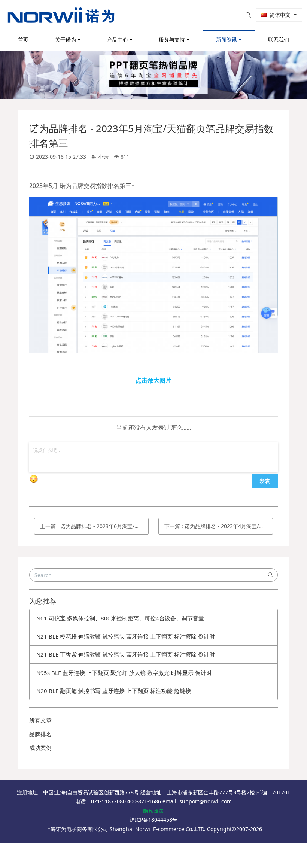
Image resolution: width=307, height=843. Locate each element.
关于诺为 (65, 39)
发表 (264, 480)
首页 (23, 39)
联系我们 (278, 39)
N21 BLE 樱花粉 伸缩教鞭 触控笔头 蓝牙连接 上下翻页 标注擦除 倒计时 (125, 636)
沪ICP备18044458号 (153, 819)
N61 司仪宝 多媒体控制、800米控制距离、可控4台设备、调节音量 (120, 618)
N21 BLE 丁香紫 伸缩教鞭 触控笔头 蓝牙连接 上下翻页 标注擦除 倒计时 (125, 654)
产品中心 (117, 39)
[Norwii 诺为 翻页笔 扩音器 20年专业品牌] (61, 15)
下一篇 (218, 526)
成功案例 (40, 747)
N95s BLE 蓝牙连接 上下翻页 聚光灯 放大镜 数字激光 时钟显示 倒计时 (124, 672)
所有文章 (40, 720)
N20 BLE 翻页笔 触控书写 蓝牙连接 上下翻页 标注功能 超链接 (113, 690)
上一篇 (94, 526)
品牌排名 (40, 734)
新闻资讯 (226, 39)
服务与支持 (172, 39)
